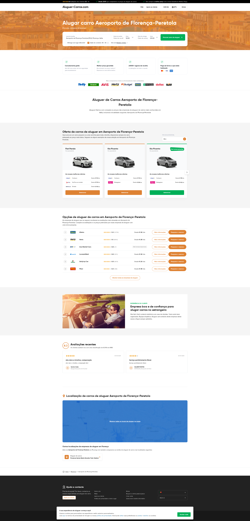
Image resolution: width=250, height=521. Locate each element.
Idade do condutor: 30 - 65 (98, 43)
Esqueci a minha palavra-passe (135, 494)
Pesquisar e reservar (177, 232)
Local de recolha (70, 36)
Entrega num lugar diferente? (76, 43)
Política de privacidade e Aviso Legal (105, 498)
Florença (73, 472)
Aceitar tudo (184, 514)
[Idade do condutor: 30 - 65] (88, 43)
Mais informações (160, 232)
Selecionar (82, 192)
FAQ (142, 7)
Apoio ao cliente (151, 7)
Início (67, 472)
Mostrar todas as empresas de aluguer (125, 278)
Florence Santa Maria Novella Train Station (84, 457)
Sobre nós (97, 491)
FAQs (96, 494)
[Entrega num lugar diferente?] (66, 43)
